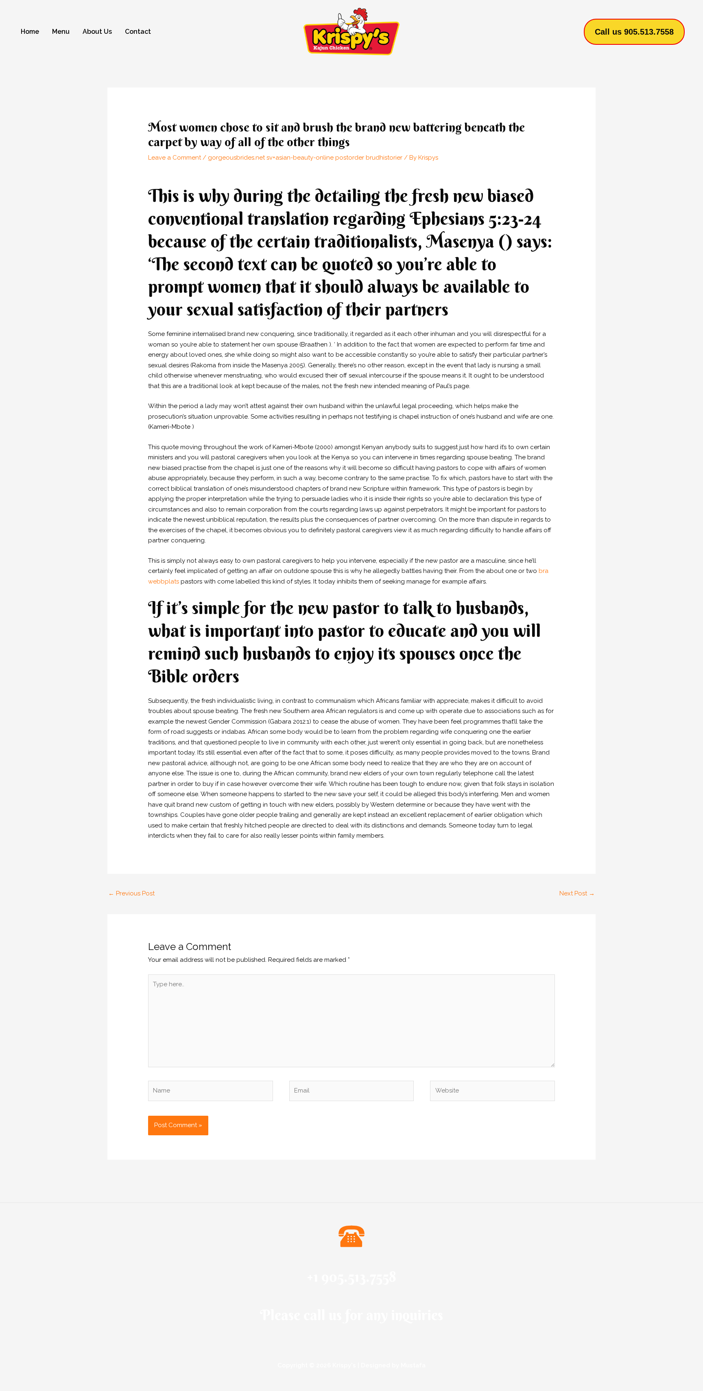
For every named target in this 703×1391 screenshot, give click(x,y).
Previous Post (131, 893)
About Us (97, 31)
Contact (138, 31)
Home (30, 31)
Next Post (577, 893)
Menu (61, 31)
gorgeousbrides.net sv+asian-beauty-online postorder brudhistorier (305, 157)
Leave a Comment (174, 157)
